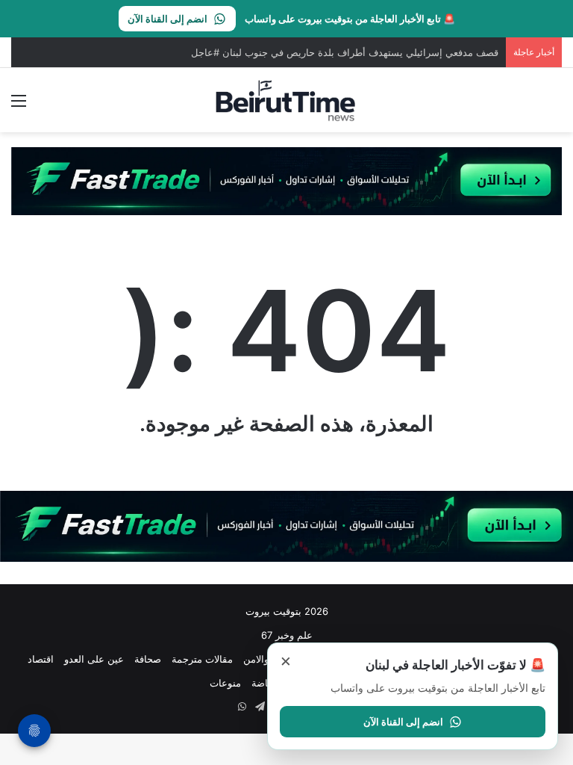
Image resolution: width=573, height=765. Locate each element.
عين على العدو (94, 659)
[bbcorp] (286, 180)
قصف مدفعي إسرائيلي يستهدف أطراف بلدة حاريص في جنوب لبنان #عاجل (344, 52)
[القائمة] (18, 106)
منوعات (225, 683)
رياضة (263, 683)
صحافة (147, 659)
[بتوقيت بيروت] (286, 100)
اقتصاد (41, 659)
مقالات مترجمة (202, 659)
